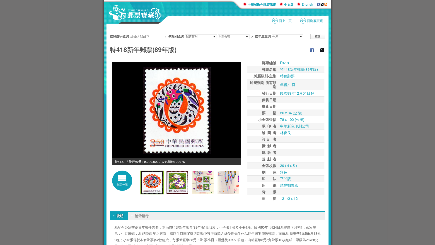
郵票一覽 (122, 184)
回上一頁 (285, 20)
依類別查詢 (176, 36)
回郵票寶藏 (315, 20)
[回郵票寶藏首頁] (135, 18)
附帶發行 (142, 215)
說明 (120, 215)
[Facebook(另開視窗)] (318, 4)
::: (238, 4)
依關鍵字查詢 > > (190, 36)
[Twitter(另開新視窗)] (320, 50)
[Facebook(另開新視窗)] (310, 50)
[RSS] (325, 4)
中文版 (289, 4)
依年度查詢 (263, 36)
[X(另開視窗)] (322, 4)
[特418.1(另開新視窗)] (176, 110)
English (307, 4)
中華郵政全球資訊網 (262, 4)
